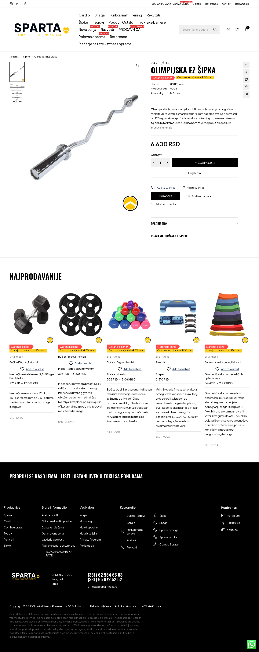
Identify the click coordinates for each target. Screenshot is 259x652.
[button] (137, 65)
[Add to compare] (199, 196)
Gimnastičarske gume (217, 362)
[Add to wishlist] (193, 188)
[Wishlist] (237, 29)
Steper (160, 374)
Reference (211, 3)
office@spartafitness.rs (102, 586)
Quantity (156, 154)
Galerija (197, 3)
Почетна (14, 56)
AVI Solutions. (76, 606)
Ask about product (166, 204)
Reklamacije (242, 3)
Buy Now (194, 173)
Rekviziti (156, 63)
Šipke (26, 56)
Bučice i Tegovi (18, 362)
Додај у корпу (206, 162)
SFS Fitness (177, 84)
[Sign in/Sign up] (228, 29)
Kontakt (227, 3)
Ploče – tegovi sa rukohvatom (76, 368)
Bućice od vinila (116, 374)
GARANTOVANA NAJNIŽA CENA (170, 3)
